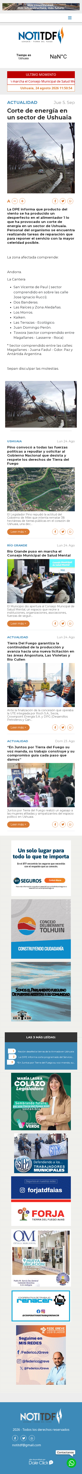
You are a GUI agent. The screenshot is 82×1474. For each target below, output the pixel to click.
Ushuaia (14, 441)
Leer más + (18, 532)
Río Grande (17, 545)
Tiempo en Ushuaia (41, 56)
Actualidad (22, 102)
